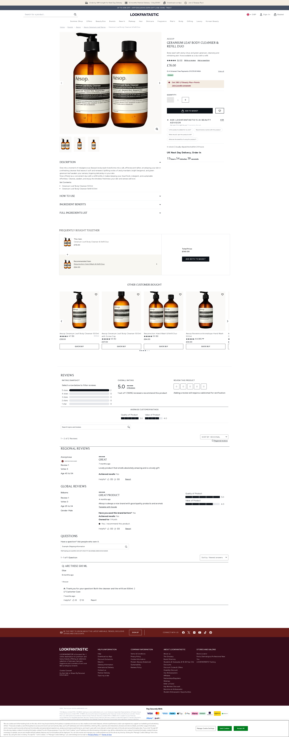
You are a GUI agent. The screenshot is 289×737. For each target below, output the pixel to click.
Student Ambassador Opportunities (177, 692)
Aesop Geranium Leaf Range (95, 27)
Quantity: (172, 95)
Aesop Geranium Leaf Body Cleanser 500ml (79, 333)
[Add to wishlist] (219, 110)
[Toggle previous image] (61, 83)
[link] (265, 14)
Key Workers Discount (172, 686)
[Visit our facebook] (183, 632)
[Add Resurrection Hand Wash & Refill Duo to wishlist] (180, 294)
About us (167, 654)
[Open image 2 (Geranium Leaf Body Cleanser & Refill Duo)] (79, 144)
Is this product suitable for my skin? (180, 130)
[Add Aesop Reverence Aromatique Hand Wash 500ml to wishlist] (222, 294)
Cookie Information (138, 659)
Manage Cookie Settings (205, 728)
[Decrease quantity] (170, 100)
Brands (70, 27)
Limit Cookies (224, 728)
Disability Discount (171, 670)
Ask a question (204, 60)
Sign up (135, 632)
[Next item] (227, 321)
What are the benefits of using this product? (182, 139)
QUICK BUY (79, 346)
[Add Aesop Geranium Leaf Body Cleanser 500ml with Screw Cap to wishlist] (138, 294)
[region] (144, 728)
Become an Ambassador (173, 689)
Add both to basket (196, 259)
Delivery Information (105, 665)
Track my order (103, 676)
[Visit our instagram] (194, 632)
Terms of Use (107, 735)
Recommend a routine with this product (208, 130)
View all (221, 71)
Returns (100, 662)
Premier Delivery (104, 673)
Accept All (240, 728)
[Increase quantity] (185, 100)
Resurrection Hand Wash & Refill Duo (160, 333)
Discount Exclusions (105, 659)
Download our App (105, 656)
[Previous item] (61, 321)
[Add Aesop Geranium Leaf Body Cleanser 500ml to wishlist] (96, 294)
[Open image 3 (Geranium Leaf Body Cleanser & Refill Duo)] (93, 144)
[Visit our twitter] (189, 632)
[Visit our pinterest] (210, 632)
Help (99, 654)
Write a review (190, 60)
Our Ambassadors (171, 673)
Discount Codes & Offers (173, 667)
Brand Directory (170, 659)
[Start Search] (75, 14)
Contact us (102, 670)
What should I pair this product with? (180, 134)
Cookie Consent (66, 671)
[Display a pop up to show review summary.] (203, 339)
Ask (222, 120)
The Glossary (168, 656)
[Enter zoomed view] (157, 129)
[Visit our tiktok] (205, 632)
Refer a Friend (169, 684)
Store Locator (202, 654)
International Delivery (106, 667)
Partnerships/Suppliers (172, 678)
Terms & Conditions (138, 654)
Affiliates (167, 676)
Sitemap (167, 681)
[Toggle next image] (159, 83)
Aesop (78, 27)
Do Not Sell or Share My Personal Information (72, 674)
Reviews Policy (136, 667)
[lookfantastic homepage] (144, 14)
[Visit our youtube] (199, 632)
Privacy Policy (136, 656)
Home (62, 27)
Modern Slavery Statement (141, 662)
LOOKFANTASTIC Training (206, 662)
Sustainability (136, 665)
